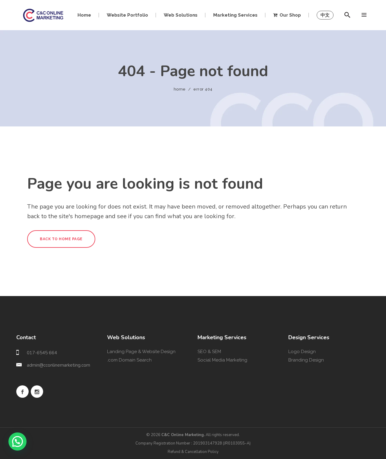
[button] (17, 441)
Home (180, 89)
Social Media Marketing (222, 360)
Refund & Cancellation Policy (193, 451)
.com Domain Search (129, 360)
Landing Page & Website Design (141, 351)
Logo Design (302, 351)
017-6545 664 (42, 353)
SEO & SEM (209, 351)
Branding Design (306, 360)
